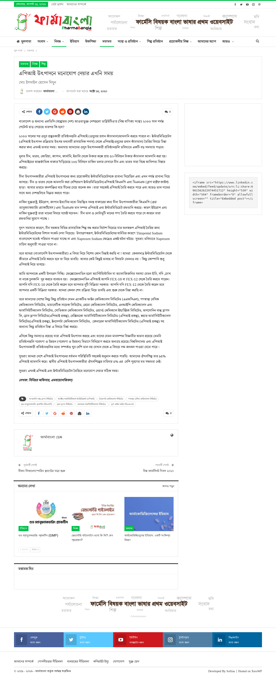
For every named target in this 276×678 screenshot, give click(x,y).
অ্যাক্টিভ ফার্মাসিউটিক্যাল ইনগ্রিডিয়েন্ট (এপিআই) (76, 398)
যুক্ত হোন (134, 661)
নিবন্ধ (57, 41)
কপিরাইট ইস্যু (101, 661)
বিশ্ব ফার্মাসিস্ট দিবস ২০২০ (158, 471)
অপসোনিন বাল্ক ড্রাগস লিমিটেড (41, 398)
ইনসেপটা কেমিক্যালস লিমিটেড (111, 398)
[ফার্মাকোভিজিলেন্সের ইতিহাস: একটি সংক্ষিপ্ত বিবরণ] (149, 514)
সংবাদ (41, 41)
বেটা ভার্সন (57, 4)
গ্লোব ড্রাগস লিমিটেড (64, 404)
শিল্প (43, 64)
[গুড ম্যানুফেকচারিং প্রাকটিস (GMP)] (43, 514)
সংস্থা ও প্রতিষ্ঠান (128, 41)
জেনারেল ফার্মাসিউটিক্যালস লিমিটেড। (91, 404)
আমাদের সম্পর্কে (76, 4)
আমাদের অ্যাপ (207, 41)
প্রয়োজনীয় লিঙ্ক (178, 41)
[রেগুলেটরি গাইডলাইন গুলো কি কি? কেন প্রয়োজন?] (96, 514)
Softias (230, 671)
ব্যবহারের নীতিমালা (78, 661)
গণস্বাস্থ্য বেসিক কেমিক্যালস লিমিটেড (142, 398)
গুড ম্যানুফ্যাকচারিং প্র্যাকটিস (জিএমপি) (36, 404)
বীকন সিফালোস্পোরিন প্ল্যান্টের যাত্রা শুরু (41, 471)
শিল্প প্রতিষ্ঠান (155, 41)
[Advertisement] (223, 135)
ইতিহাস (74, 41)
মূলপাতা (26, 41)
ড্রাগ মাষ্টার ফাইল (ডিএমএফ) (122, 404)
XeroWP (256, 671)
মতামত (106, 41)
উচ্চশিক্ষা (90, 41)
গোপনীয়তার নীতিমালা (50, 661)
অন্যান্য (129, 528)
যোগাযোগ (118, 661)
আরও (226, 41)
